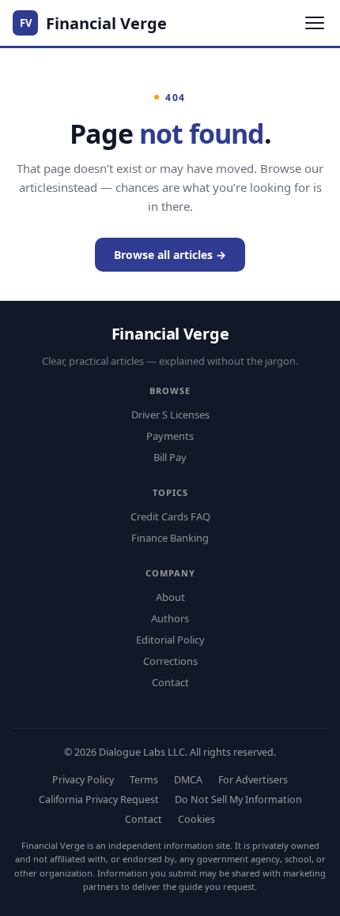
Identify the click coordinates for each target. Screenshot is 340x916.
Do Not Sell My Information (238, 799)
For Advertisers (253, 779)
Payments (170, 436)
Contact (170, 682)
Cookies (196, 819)
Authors (170, 618)
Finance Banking (170, 538)
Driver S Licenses (170, 414)
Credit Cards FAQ (170, 516)
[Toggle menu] (314, 23)
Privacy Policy (83, 779)
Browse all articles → (170, 254)
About (170, 597)
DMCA (188, 779)
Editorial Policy (170, 640)
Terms (144, 779)
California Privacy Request (99, 799)
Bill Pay (170, 457)
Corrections (170, 661)
